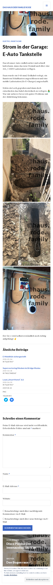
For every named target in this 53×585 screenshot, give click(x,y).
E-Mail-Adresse (11, 486)
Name (6, 474)
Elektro (6, 41)
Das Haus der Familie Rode (17, 7)
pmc (4, 392)
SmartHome (16, 41)
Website (6, 498)
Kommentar (9, 435)
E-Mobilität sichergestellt (14, 356)
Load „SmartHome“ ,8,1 (13, 379)
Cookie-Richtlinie (10, 575)
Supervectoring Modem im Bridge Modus (21, 368)
